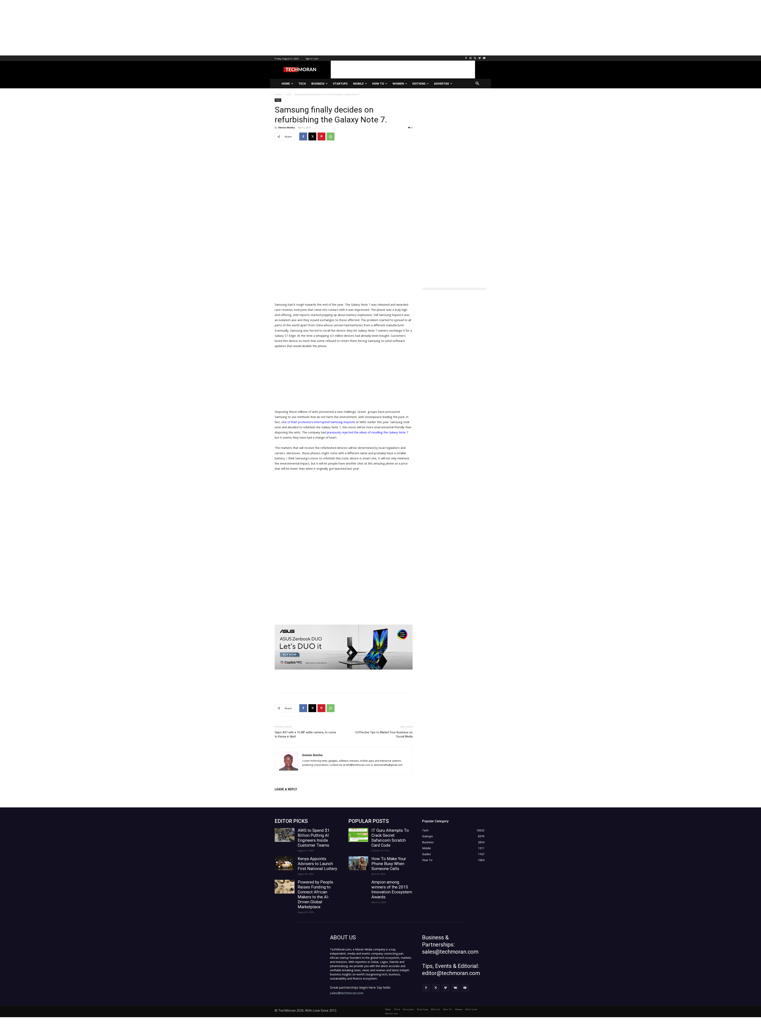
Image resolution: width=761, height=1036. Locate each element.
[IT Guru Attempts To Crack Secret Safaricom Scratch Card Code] (358, 835)
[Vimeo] (479, 58)
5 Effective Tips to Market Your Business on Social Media (384, 734)
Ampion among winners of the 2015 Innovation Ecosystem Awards (391, 889)
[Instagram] (470, 58)
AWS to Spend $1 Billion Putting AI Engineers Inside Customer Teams (314, 838)
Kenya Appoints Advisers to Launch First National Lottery (317, 863)
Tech (278, 100)
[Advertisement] (119, 27)
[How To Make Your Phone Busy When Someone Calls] (358, 863)
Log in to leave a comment (292, 796)
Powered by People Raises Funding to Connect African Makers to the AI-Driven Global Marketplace (315, 894)
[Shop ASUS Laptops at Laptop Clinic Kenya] (344, 647)
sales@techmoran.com (346, 993)
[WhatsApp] (331, 136)
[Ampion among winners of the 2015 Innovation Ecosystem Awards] (358, 887)
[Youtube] (484, 58)
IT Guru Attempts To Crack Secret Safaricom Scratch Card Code (390, 838)
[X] (475, 58)
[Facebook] (466, 58)
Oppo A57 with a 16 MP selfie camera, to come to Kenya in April (305, 734)
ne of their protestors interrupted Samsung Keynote (319, 422)
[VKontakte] (455, 988)
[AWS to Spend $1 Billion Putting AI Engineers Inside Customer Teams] (284, 835)
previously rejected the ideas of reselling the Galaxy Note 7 (367, 432)
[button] (477, 83)
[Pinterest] (321, 136)
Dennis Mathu (286, 127)
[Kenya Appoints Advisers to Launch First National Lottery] (284, 863)
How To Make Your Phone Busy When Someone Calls (388, 863)
